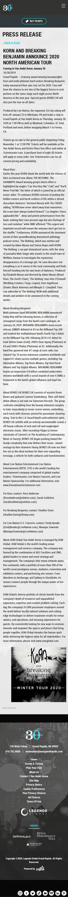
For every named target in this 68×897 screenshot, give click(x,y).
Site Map (34, 780)
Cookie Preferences (34, 789)
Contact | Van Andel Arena (34, 776)
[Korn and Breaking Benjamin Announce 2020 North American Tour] (38, 701)
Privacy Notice (34, 784)
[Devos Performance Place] (46, 836)
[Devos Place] (22, 836)
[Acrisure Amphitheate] (34, 844)
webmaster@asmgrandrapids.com (44, 751)
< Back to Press (11, 43)
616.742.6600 (12, 751)
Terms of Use (34, 801)
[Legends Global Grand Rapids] (8, 7)
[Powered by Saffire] (40, 869)
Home (34, 759)
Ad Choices (34, 797)
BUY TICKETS (36, 21)
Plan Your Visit (34, 768)
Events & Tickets (34, 763)
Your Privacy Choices (34, 793)
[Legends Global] (34, 812)
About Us (34, 772)
